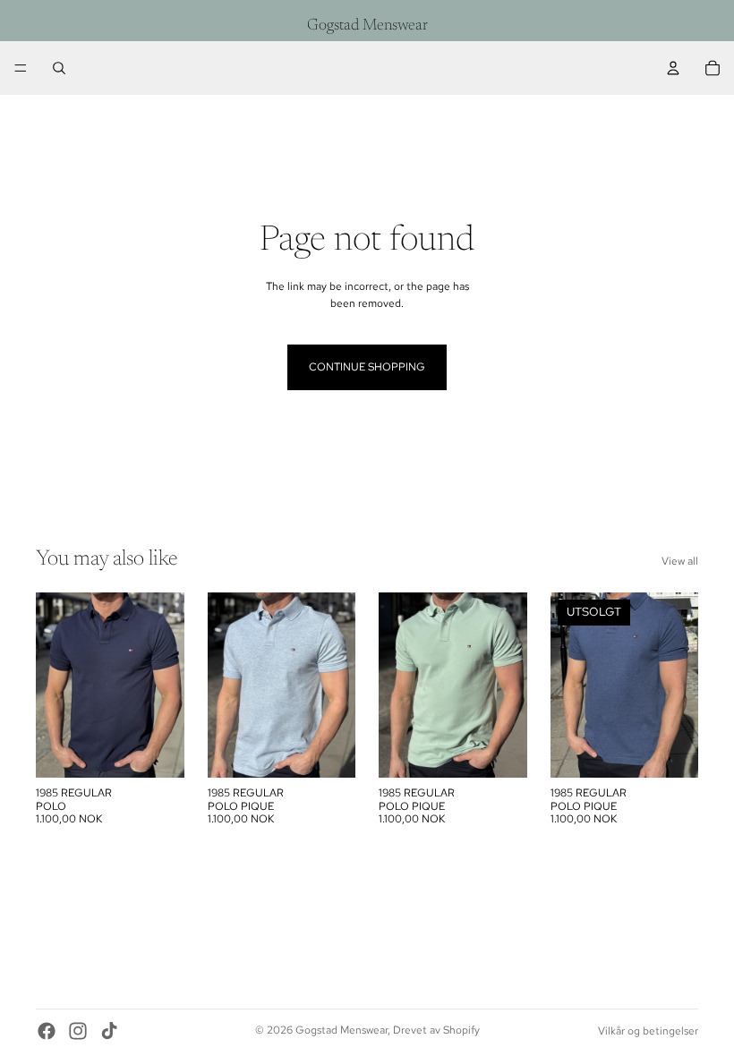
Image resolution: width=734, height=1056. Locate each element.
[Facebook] (46, 1031)
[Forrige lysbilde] (55, 685)
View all (679, 561)
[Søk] (59, 68)
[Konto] (673, 68)
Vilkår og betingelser (648, 1031)
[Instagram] (78, 1031)
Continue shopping (367, 367)
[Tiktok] (109, 1031)
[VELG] (157, 751)
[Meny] (20, 68)
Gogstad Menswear (341, 1030)
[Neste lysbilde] (164, 685)
